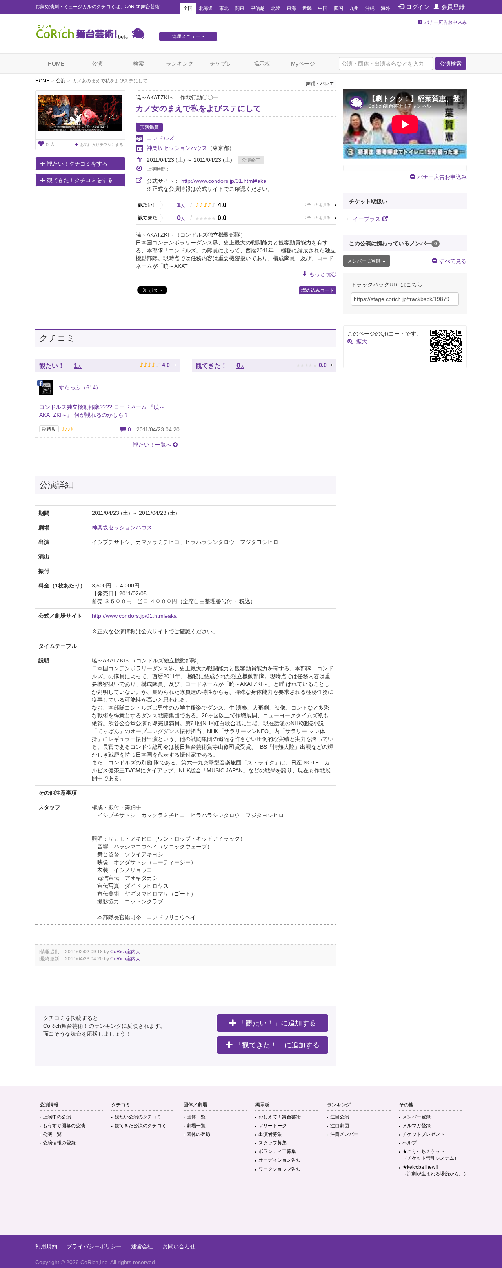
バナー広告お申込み (445, 22)
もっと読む (322, 274)
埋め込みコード (317, 290)
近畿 (307, 8)
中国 (322, 8)
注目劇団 (339, 1125)
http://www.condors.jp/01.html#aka (223, 181)
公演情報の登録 (59, 1143)
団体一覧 (196, 1117)
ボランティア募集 (277, 1151)
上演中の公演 (57, 1117)
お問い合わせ (178, 1246)
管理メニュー (186, 36)
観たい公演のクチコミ (138, 1117)
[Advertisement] (251, 1209)
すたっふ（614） (79, 387)
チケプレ (221, 63)
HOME (56, 63)
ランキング (179, 63)
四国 (338, 8)
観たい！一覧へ (152, 445)
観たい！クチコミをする (77, 164)
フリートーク (272, 1125)
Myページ (303, 63)
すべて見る (453, 261)
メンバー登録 (416, 1117)
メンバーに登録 (363, 261)
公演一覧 (52, 1134)
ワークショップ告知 (279, 1169)
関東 (239, 8)
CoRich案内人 (125, 951)
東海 (291, 8)
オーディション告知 (279, 1160)
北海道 (206, 8)
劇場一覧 (196, 1125)
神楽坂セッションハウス (177, 148)
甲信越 (258, 8)
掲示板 (262, 63)
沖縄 (370, 8)
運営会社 (142, 1246)
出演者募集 (270, 1134)
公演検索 (451, 63)
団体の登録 (198, 1134)
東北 (224, 8)
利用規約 (46, 1246)
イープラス (366, 219)
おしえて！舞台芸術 (279, 1117)
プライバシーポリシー (94, 1246)
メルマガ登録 (416, 1125)
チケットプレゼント (423, 1134)
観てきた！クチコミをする (80, 180)
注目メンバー (344, 1134)
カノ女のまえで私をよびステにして (198, 108)
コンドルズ (160, 138)
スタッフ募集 (272, 1143)
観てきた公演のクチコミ (140, 1125)
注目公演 (339, 1117)
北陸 (275, 8)
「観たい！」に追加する (277, 1023)
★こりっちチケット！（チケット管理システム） (430, 1155)
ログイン (417, 7)
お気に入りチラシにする (101, 144)
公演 (97, 63)
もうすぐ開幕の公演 (64, 1125)
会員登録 (453, 7)
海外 (385, 8)
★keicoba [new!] (435, 1170)
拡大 (361, 341)
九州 (354, 8)
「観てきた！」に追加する (277, 1045)
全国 (188, 8)
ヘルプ (409, 1143)
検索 (138, 63)
